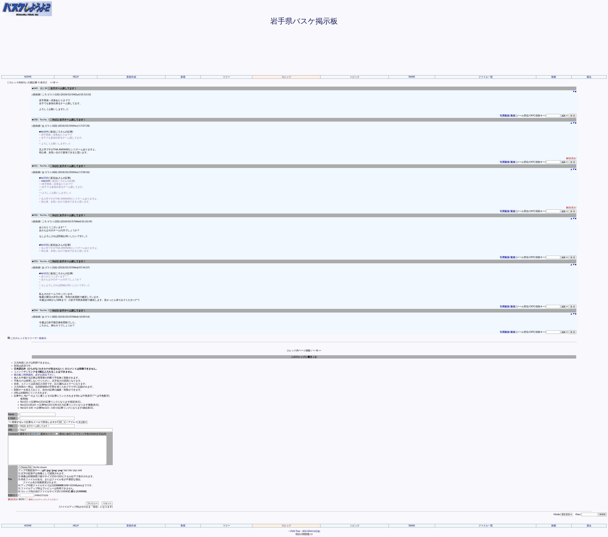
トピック (354, 77)
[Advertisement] (304, 50)
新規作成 (131, 77)
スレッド (286, 77)
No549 (44, 132)
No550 (44, 178)
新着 (183, 77)
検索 (553, 77)
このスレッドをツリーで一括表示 (28, 338)
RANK (412, 77)
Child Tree (295, 531)
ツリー (226, 77)
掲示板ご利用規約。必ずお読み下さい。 (35, 375)
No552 (44, 273)
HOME (28, 77)
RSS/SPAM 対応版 (311, 531)
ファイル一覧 (485, 77)
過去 (589, 77)
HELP (76, 77)
